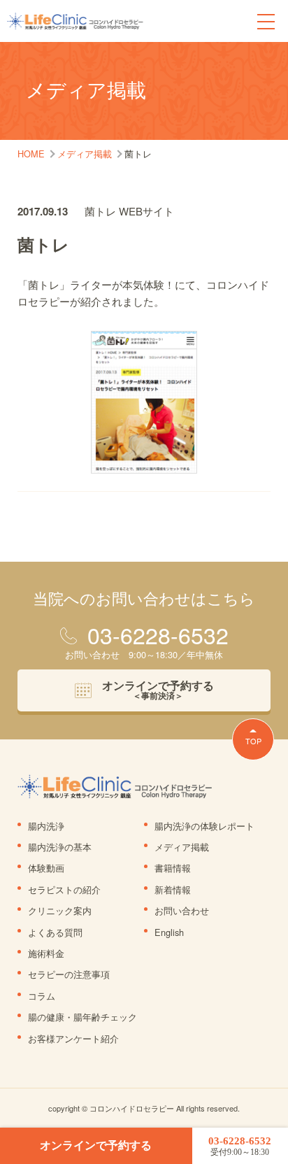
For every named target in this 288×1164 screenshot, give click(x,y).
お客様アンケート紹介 (73, 1038)
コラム (41, 995)
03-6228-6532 (239, 1146)
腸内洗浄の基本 (60, 846)
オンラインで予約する (96, 1145)
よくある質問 (55, 932)
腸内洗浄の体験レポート (204, 825)
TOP (253, 740)
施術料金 (46, 953)
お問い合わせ (181, 910)
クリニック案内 (60, 910)
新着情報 (172, 889)
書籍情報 (172, 867)
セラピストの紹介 (64, 889)
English (169, 932)
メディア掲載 (181, 846)
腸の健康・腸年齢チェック (82, 1016)
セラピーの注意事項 (69, 974)
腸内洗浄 (46, 825)
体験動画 (46, 867)
